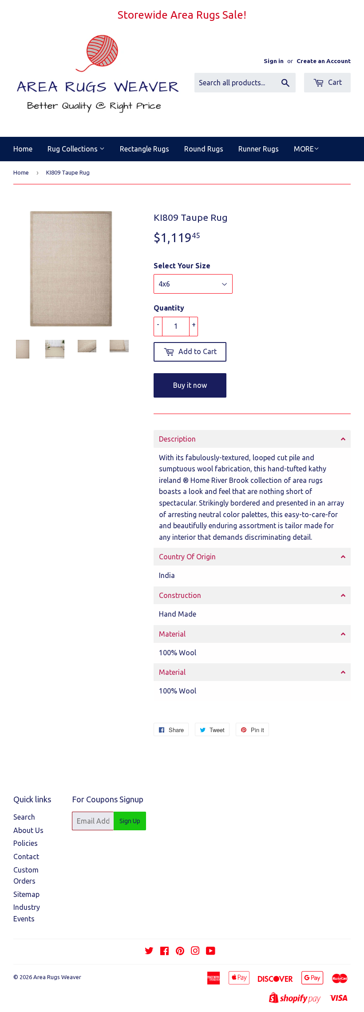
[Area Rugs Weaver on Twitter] (149, 952)
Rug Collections (73, 149)
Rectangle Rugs (144, 149)
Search (24, 817)
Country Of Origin (187, 556)
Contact (26, 857)
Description (177, 438)
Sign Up (129, 821)
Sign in (274, 60)
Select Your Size (182, 266)
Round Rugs (203, 149)
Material (172, 633)
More (304, 149)
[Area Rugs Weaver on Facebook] (164, 952)
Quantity (169, 308)
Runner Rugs (258, 149)
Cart (334, 82)
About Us (28, 830)
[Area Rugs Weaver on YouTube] (210, 952)
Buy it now (190, 385)
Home (22, 149)
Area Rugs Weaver (57, 977)
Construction (180, 595)
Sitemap (26, 894)
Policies (25, 843)
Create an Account (324, 60)
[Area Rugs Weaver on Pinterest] (180, 952)
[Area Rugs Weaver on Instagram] (195, 952)
